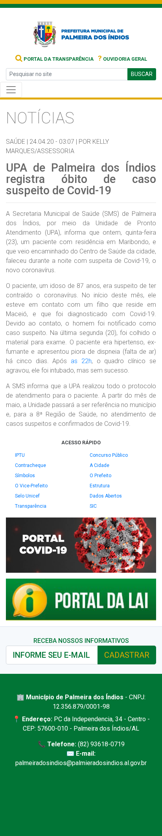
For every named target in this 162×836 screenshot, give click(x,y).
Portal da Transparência (58, 59)
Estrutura (100, 486)
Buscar (142, 74)
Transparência (30, 506)
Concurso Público (109, 455)
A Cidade (99, 465)
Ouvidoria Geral (122, 59)
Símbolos (25, 475)
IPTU (20, 455)
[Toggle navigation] (11, 90)
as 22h (81, 361)
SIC (93, 506)
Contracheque (30, 465)
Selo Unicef (27, 496)
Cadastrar (126, 655)
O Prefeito (100, 475)
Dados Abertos (106, 496)
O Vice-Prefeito (31, 486)
